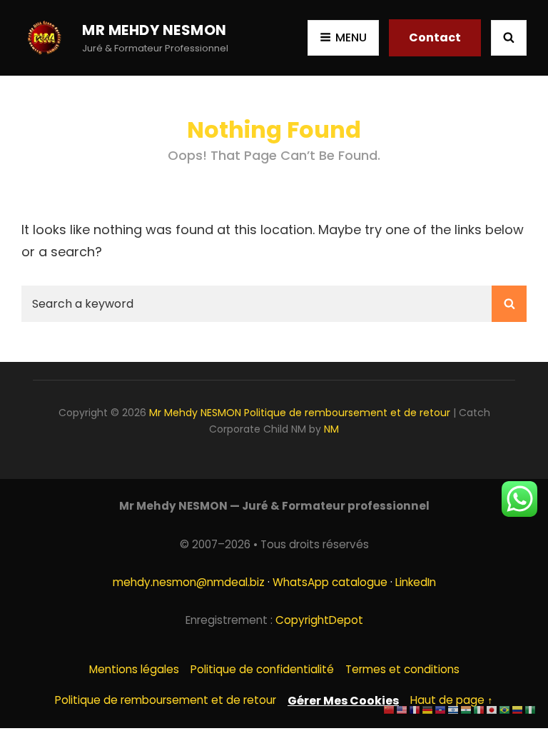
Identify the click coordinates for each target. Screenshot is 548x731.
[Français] (415, 709)
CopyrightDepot (319, 619)
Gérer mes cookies (343, 700)
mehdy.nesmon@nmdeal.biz (189, 582)
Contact (435, 37)
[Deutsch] (428, 709)
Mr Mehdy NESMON (154, 30)
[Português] (505, 709)
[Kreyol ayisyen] (441, 709)
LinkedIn (415, 582)
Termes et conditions (402, 669)
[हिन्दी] (466, 709)
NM (331, 429)
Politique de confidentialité (262, 669)
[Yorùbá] (530, 709)
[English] (402, 709)
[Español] (518, 709)
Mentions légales (134, 669)
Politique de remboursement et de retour (347, 412)
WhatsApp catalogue (330, 582)
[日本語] (492, 709)
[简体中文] (389, 709)
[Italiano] (479, 709)
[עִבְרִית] (453, 709)
